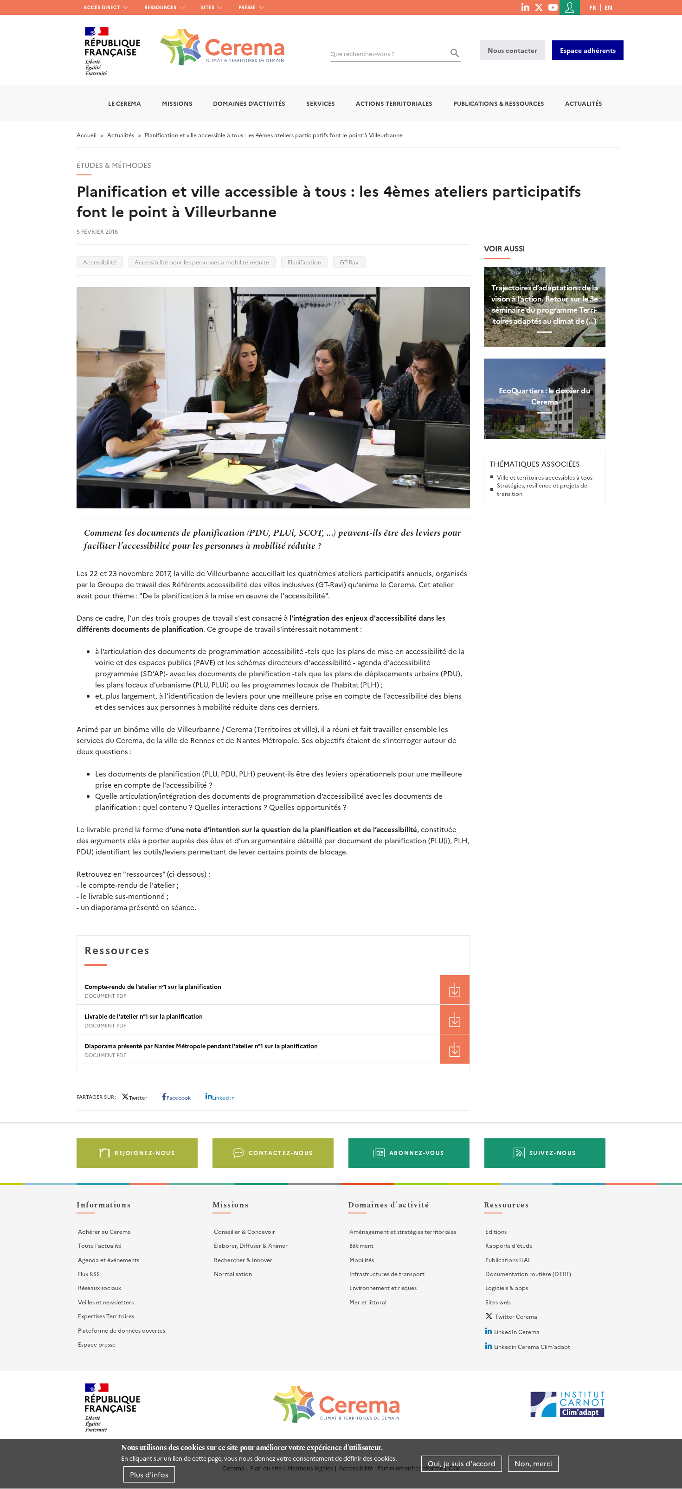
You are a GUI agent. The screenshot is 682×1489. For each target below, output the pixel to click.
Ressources (160, 7)
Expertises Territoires (106, 1316)
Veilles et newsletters (106, 1302)
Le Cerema (124, 103)
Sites (207, 7)
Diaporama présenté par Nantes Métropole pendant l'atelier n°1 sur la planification (201, 1046)
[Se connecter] (570, 7)
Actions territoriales (394, 103)
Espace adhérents (588, 50)
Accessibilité (99, 262)
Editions (496, 1231)
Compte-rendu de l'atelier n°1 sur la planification (152, 986)
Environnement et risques (383, 1287)
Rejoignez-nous (145, 1152)
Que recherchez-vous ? (362, 53)
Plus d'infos (149, 1474)
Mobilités (361, 1260)
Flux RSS (89, 1273)
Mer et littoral (367, 1302)
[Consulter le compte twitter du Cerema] (538, 7)
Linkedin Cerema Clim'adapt (532, 1346)
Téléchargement (455, 989)
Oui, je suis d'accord (461, 1464)
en (608, 7)
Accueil (87, 135)
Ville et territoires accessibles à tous (544, 477)
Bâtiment (361, 1245)
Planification (304, 262)
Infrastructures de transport (387, 1273)
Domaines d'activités (249, 103)
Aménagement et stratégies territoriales (402, 1231)
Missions (177, 103)
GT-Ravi (350, 262)
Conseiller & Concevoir (244, 1231)
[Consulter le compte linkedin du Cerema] (525, 7)
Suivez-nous (553, 1152)
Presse (247, 7)
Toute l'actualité (100, 1245)
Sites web (498, 1302)
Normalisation (233, 1273)
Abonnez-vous (416, 1152)
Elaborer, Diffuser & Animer (251, 1245)
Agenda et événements (108, 1260)
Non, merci (533, 1464)
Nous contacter (512, 50)
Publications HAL (508, 1260)
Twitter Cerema (516, 1316)
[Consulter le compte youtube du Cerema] (553, 7)
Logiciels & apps (506, 1287)
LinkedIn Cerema (517, 1331)
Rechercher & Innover (243, 1260)
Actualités (583, 103)
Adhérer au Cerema (104, 1231)
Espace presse (97, 1344)
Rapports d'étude (509, 1245)
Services (320, 103)
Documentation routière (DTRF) (528, 1273)
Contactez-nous (281, 1152)
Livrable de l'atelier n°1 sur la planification (143, 1016)
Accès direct (102, 7)
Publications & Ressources (498, 103)
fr (592, 7)
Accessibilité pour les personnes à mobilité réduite (202, 262)
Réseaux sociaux (99, 1287)
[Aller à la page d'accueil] (216, 40)
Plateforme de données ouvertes (121, 1330)
